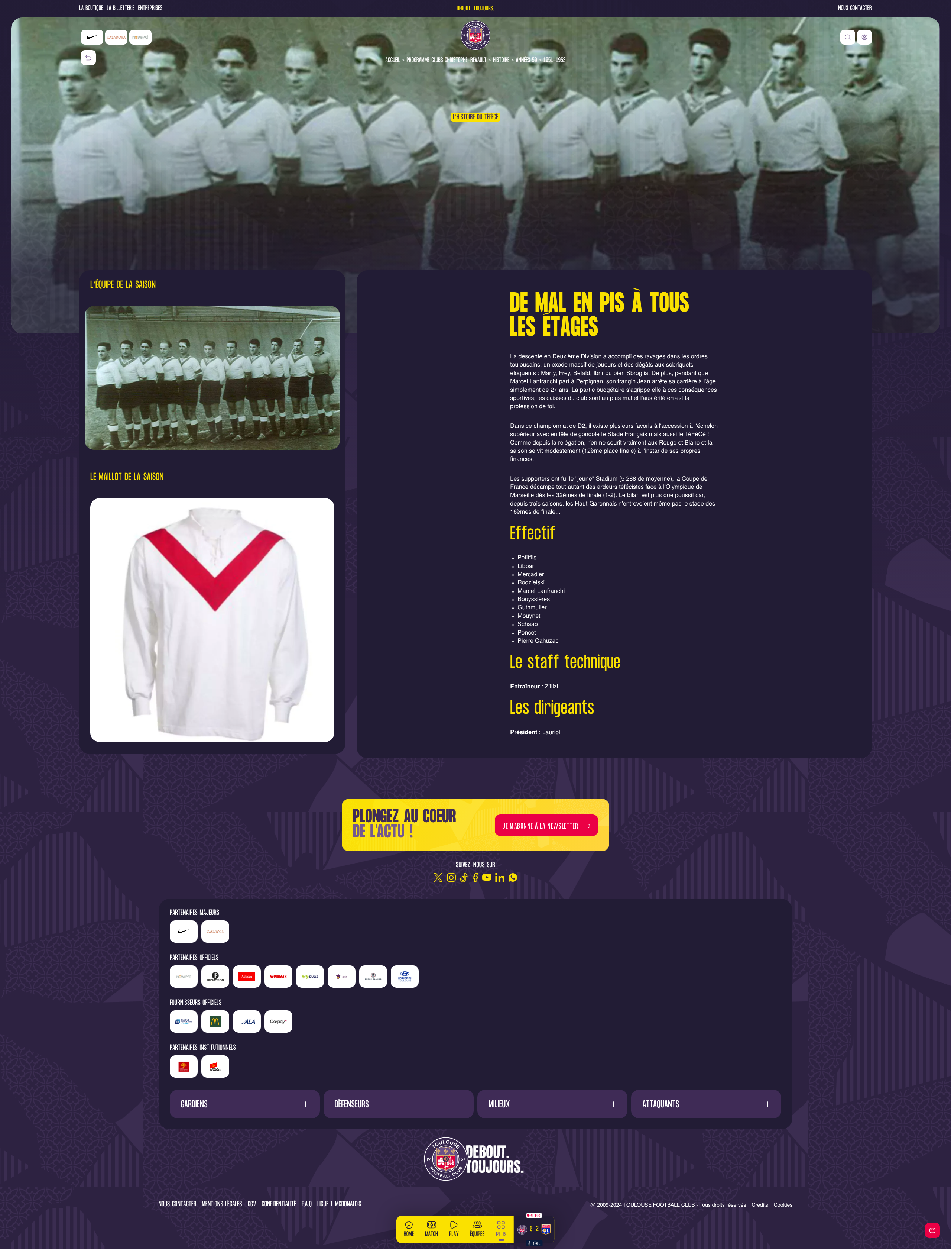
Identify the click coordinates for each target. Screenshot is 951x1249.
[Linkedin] (499, 877)
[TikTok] (464, 877)
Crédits (760, 1204)
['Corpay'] (278, 1021)
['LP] (215, 976)
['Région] (184, 1066)
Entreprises (150, 9)
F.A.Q (307, 1204)
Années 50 (526, 60)
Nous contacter (855, 9)
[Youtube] (486, 877)
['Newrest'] (140, 37)
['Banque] (184, 1021)
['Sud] (342, 976)
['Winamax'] (278, 976)
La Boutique (91, 9)
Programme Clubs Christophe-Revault (446, 60)
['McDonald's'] (215, 1021)
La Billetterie (120, 9)
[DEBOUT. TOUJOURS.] (475, 1159)
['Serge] (373, 976)
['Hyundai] (405, 976)
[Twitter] (438, 877)
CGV (252, 1204)
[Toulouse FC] (475, 35)
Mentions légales (222, 1204)
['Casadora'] (116, 37)
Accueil (392, 60)
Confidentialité (279, 1204)
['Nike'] (92, 37)
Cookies (783, 1204)
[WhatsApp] (512, 877)
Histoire (501, 60)
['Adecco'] (247, 976)
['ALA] (247, 1021)
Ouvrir (244, 1104)
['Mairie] (215, 1066)
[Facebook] (475, 877)
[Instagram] (451, 877)
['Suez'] (310, 976)
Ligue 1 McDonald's (339, 1204)
